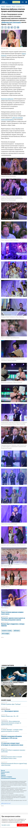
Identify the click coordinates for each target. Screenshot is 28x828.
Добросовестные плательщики (11, 22)
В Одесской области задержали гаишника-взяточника (13, 751)
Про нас (3, 770)
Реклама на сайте (5, 772)
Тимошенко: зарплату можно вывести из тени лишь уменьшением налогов (13, 619)
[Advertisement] (14, 649)
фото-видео (5, 633)
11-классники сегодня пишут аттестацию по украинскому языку (12, 744)
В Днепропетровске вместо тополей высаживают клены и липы (11, 757)
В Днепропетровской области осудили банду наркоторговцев (14, 764)
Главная (3, 6)
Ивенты (3, 773)
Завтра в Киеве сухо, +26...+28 (9, 716)
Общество (8, 6)
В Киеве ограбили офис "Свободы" (11, 704)
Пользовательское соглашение (8, 778)
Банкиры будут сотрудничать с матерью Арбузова (12, 625)
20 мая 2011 (19, 6)
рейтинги (17, 630)
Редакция (3, 775)
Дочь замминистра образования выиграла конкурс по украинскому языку (11, 722)
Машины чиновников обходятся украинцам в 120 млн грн (11, 737)
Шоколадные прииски (10, 711)
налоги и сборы (7, 630)
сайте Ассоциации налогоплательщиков (12, 118)
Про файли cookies (6, 825)
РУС (23, 2)
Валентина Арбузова (7, 99)
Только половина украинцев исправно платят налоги (12, 613)
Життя (13, 6)
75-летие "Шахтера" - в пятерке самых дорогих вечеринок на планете (11, 730)
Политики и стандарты (6, 776)
